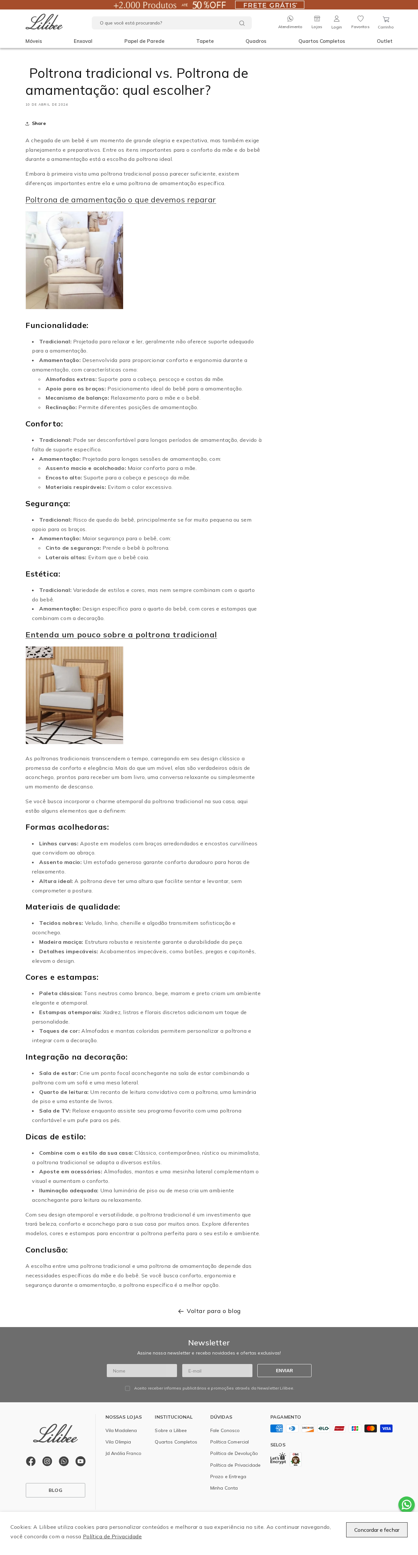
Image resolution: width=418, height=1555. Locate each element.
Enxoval (83, 41)
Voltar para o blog (214, 1311)
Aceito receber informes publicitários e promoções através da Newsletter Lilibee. (214, 1388)
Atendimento (290, 26)
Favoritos (360, 26)
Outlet (385, 41)
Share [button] (39, 123)
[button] (33, 41)
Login (336, 27)
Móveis (33, 41)
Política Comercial (229, 1442)
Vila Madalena (121, 1430)
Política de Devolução (234, 1453)
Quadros (256, 41)
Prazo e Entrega (228, 1476)
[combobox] (172, 22)
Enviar (284, 1370)
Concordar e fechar (376, 1530)
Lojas (317, 26)
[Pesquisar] (242, 23)
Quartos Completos (321, 41)
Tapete (205, 41)
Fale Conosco (225, 1430)
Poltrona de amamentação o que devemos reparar (120, 199)
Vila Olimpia (118, 1442)
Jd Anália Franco (123, 1453)
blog (55, 1490)
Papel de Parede (144, 41)
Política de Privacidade (112, 1536)
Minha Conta (224, 1488)
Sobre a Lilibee (171, 1430)
